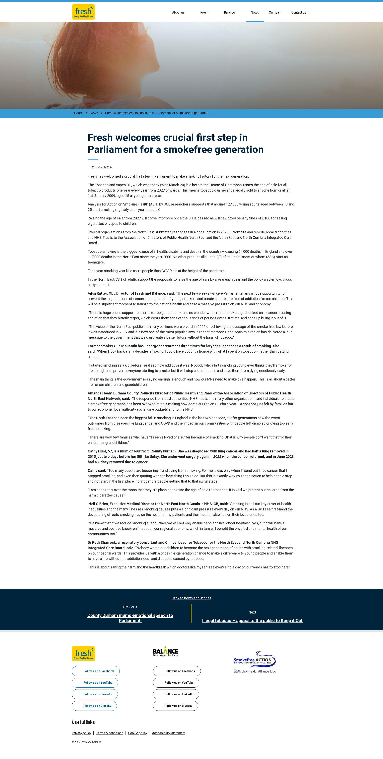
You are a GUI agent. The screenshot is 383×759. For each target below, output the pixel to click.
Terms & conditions (109, 733)
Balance (229, 12)
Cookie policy (137, 733)
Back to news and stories (191, 598)
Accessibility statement (168, 733)
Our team (275, 12)
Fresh (204, 12)
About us (178, 12)
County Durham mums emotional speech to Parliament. (130, 618)
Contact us (298, 12)
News (255, 12)
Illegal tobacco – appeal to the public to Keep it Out (252, 620)
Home (78, 113)
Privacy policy (81, 733)
